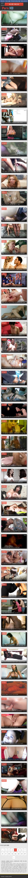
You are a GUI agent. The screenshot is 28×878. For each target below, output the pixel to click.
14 (21, 853)
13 (18, 853)
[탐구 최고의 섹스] (8, 8)
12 (15, 853)
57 (25, 853)
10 (9, 853)
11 (12, 853)
